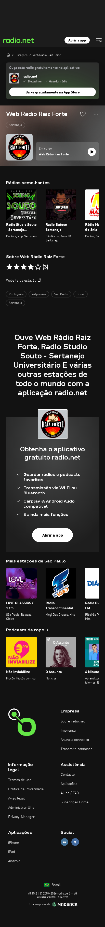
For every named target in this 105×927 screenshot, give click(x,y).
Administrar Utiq (21, 807)
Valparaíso (39, 294)
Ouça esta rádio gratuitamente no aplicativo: (44, 68)
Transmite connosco (76, 749)
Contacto (68, 774)
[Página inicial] (8, 55)
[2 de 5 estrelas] (16, 267)
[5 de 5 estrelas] (38, 267)
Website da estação (21, 280)
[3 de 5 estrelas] (23, 267)
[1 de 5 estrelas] (9, 267)
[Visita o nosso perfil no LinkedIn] (64, 842)
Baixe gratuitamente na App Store (52, 92)
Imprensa (68, 730)
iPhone (13, 843)
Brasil (80, 294)
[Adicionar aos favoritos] (83, 114)
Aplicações (69, 784)
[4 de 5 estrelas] (30, 267)
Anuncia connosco (75, 740)
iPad (11, 852)
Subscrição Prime (74, 802)
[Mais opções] (96, 114)
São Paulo (61, 294)
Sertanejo (15, 125)
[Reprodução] (92, 152)
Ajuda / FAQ (70, 793)
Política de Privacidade (26, 789)
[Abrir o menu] (99, 40)
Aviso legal (16, 798)
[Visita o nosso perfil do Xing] (75, 842)
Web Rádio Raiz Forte (54, 154)
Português (16, 294)
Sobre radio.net (73, 721)
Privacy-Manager (21, 817)
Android (14, 861)
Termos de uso (19, 780)
